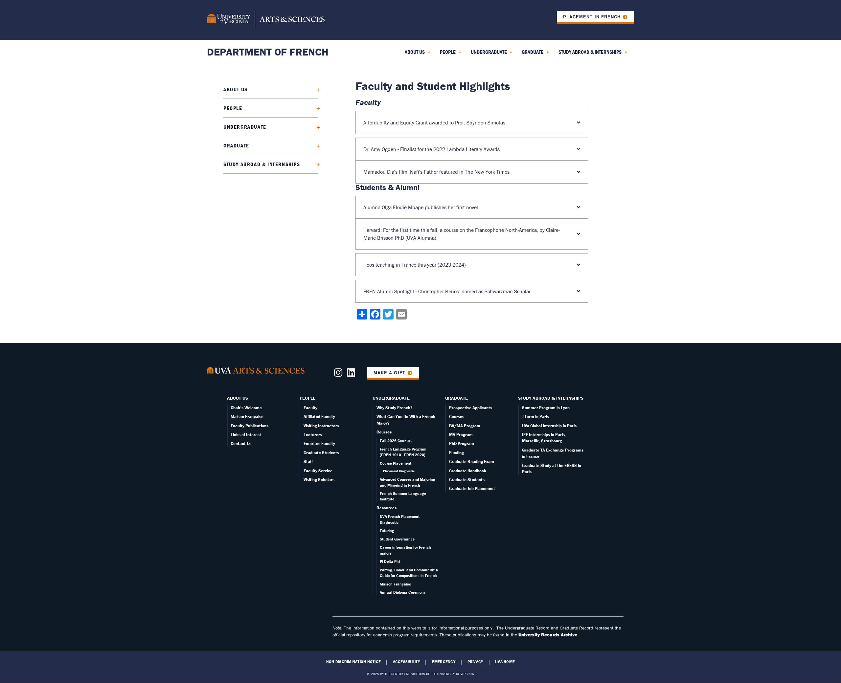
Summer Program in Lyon (546, 407)
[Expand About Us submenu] (316, 89)
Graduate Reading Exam (471, 461)
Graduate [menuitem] (531, 54)
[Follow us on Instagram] (338, 374)
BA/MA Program (464, 426)
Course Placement (395, 463)
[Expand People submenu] (316, 108)
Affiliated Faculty (319, 416)
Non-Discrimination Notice (353, 661)
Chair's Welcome (246, 407)
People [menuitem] (446, 54)
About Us (235, 89)
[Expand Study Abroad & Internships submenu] (316, 164)
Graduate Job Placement (472, 488)
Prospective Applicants (470, 407)
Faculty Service (318, 471)
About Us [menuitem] (413, 54)
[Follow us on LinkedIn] (351, 374)
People (232, 108)
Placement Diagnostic (399, 471)
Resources (386, 508)
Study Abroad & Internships (261, 164)
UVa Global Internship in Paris (549, 426)
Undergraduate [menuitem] (487, 54)
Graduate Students (321, 452)
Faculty (310, 407)
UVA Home (505, 661)
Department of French (268, 51)
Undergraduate (244, 126)
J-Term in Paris (535, 416)
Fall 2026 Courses (396, 440)
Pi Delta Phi (390, 561)
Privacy (475, 661)
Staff (308, 461)
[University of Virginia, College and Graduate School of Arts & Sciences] (266, 20)
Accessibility (406, 661)
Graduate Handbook (467, 471)
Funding (456, 452)
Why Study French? (394, 407)
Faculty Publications (249, 426)
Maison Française (247, 416)
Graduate (236, 145)
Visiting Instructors (321, 426)
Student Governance (397, 539)
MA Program (461, 434)
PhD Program (461, 443)
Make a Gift (389, 373)
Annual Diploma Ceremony (402, 592)
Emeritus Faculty (319, 443)
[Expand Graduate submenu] (316, 145)
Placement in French (591, 17)
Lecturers (313, 434)
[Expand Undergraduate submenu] (316, 126)
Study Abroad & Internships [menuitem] (589, 54)
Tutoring (387, 530)
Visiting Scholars (319, 479)
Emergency (443, 661)
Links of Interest (246, 434)
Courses (384, 432)
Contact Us (241, 443)
